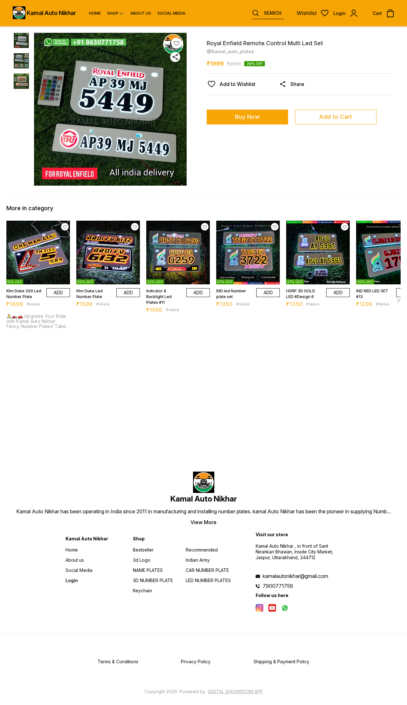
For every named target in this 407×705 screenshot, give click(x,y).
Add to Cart (335, 116)
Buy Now (247, 116)
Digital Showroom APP (235, 691)
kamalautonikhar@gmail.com (295, 576)
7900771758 (278, 586)
